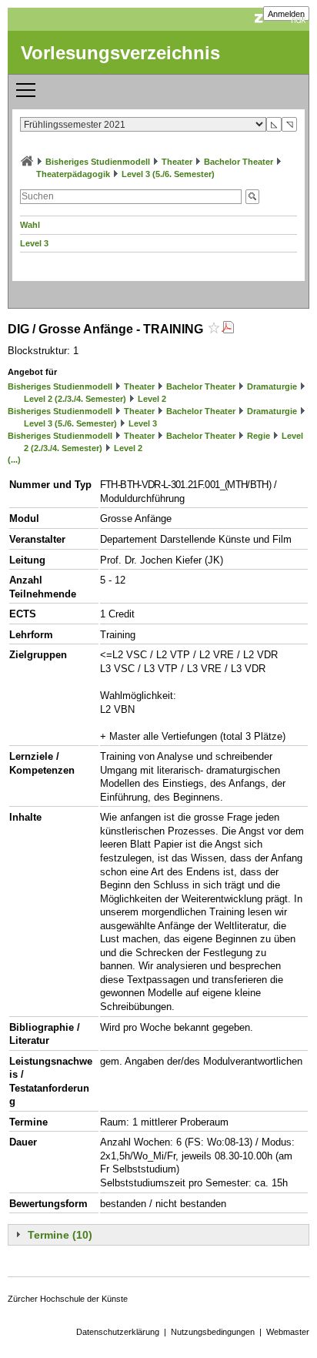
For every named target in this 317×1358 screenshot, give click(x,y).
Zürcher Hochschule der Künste (68, 1298)
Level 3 (34, 243)
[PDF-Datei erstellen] (228, 329)
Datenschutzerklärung (117, 1331)
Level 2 (152, 398)
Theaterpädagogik (73, 174)
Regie (258, 435)
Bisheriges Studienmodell (97, 161)
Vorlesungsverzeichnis (120, 52)
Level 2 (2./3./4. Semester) (75, 398)
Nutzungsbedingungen (213, 1331)
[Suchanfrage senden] (252, 196)
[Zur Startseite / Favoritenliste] (27, 161)
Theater (177, 161)
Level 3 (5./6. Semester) (168, 174)
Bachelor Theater (238, 161)
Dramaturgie (272, 386)
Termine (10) (60, 1235)
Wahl (30, 224)
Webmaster (287, 1331)
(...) (14, 459)
